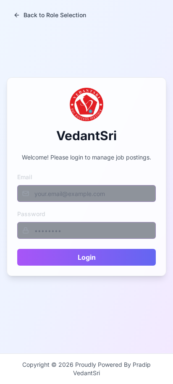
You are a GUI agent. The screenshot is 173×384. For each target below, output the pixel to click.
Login (87, 257)
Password (31, 213)
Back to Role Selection (55, 14)
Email (24, 176)
